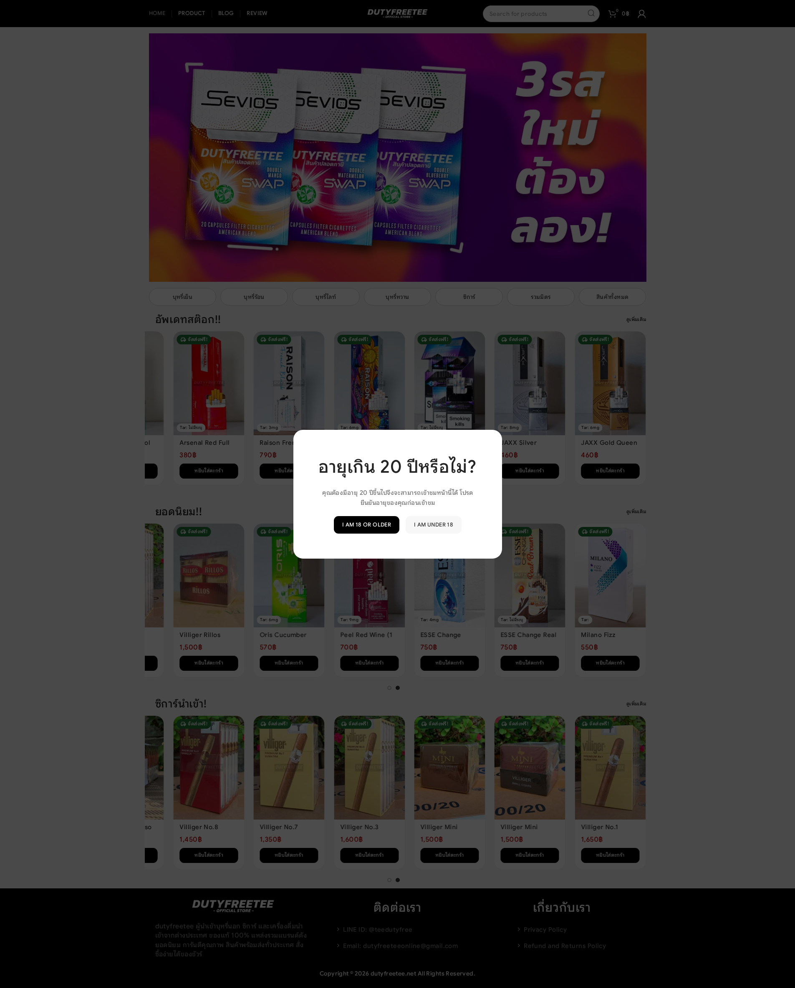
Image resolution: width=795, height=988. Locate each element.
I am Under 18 (433, 524)
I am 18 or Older (366, 524)
